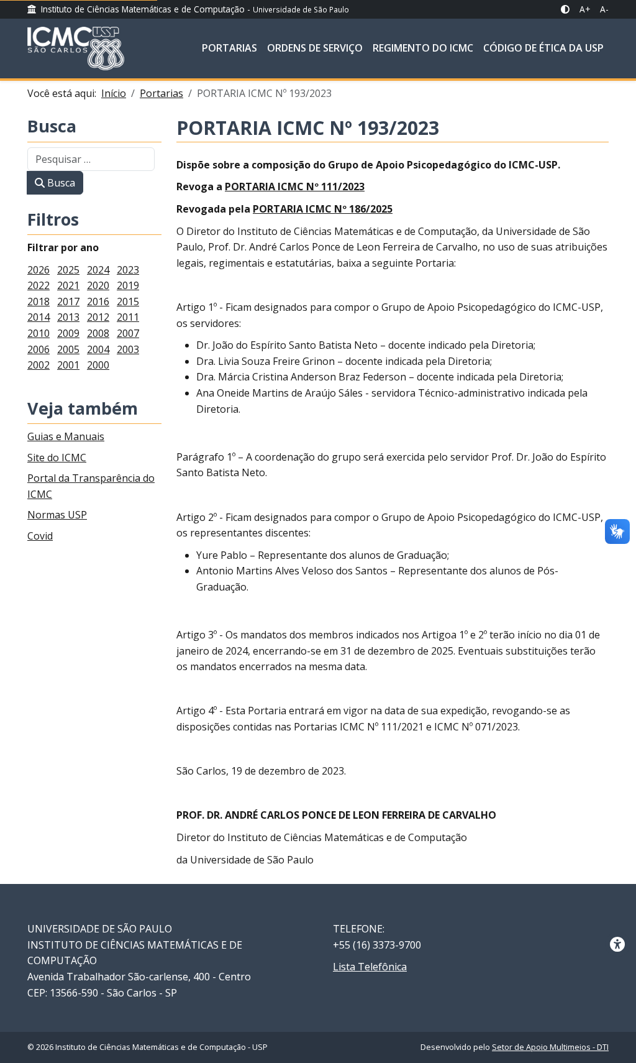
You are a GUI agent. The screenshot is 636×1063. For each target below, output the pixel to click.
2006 (38, 349)
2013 (68, 317)
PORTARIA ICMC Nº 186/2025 (323, 209)
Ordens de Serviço (315, 48)
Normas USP (57, 515)
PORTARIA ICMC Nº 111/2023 (295, 186)
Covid (40, 536)
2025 (68, 270)
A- (604, 9)
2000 (98, 365)
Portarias (229, 48)
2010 (38, 333)
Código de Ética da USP (543, 48)
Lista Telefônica (370, 966)
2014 (38, 317)
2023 (128, 270)
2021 (68, 285)
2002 (38, 365)
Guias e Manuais (65, 436)
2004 (98, 349)
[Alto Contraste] (565, 9)
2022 (38, 285)
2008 (98, 333)
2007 (128, 333)
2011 (128, 317)
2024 (98, 270)
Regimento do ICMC (423, 48)
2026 (38, 270)
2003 (128, 349)
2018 (38, 301)
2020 (98, 285)
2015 (128, 301)
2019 (128, 285)
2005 (68, 349)
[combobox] (91, 159)
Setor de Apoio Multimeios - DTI (550, 1047)
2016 (98, 301)
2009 (68, 333)
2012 (98, 317)
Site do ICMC (56, 457)
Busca (51, 126)
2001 (68, 365)
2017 (68, 301)
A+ (584, 9)
